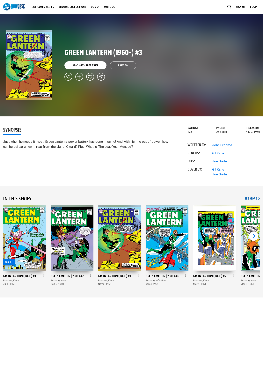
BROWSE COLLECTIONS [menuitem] (72, 7)
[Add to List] (79, 77)
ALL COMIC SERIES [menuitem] (43, 7)
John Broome (222, 145)
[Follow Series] (90, 77)
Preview (123, 65)
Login (254, 7)
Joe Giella (219, 161)
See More (252, 199)
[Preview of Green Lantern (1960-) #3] (29, 65)
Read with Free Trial (85, 65)
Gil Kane (218, 153)
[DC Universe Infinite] (14, 7)
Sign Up (240, 7)
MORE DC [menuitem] (109, 7)
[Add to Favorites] (68, 77)
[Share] (101, 77)
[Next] (253, 236)
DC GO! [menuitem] (95, 7)
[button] (229, 6)
